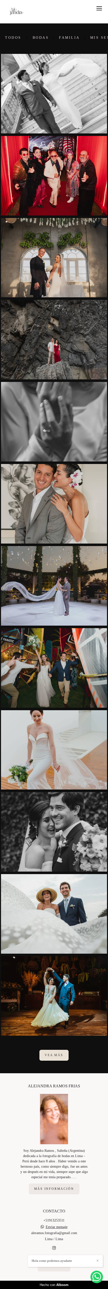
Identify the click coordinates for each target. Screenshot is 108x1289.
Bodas (41, 38)
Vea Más (54, 1055)
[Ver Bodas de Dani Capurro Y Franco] (54, 421)
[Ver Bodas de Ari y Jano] (54, 668)
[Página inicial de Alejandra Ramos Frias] (18, 12)
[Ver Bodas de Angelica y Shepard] (54, 258)
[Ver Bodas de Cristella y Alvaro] (54, 93)
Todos (13, 38)
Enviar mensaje (57, 1227)
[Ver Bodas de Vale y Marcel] (54, 996)
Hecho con (54, 1285)
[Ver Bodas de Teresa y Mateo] (54, 914)
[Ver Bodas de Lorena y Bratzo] (54, 504)
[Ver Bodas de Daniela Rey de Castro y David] (54, 750)
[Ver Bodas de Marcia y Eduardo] (54, 586)
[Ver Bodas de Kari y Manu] (54, 339)
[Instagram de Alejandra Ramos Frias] (54, 1248)
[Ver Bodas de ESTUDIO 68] (54, 176)
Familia (69, 38)
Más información (54, 1189)
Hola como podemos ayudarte (52, 1261)
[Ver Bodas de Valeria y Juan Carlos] (54, 832)
